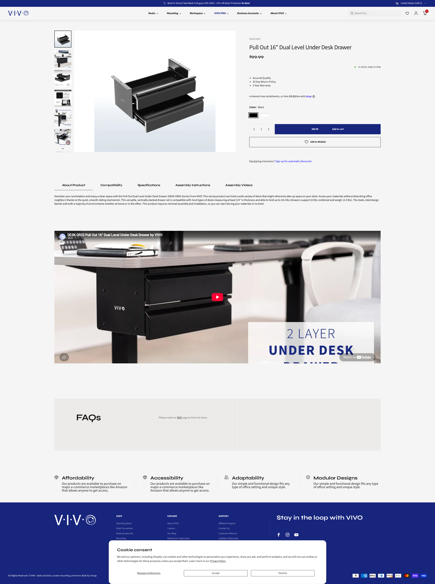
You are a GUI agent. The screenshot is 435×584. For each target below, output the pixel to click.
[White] (264, 115)
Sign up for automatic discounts (293, 161)
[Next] (226, 91)
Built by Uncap (89, 575)
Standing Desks (124, 523)
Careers (171, 528)
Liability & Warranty (228, 538)
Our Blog (171, 533)
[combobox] (411, 3)
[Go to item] (62, 39)
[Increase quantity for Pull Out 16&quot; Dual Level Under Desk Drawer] (269, 129)
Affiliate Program (227, 523)
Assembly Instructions (192, 185)
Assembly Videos (238, 185)
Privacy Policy (218, 561)
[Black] (253, 115)
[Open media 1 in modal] (155, 91)
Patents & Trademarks (178, 538)
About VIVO (173, 523)
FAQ (179, 417)
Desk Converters (124, 528)
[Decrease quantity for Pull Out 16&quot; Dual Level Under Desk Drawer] (253, 129)
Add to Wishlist (318, 142)
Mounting (121, 538)
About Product (73, 185)
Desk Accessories (124, 533)
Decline (283, 573)
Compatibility (111, 185)
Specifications (149, 185)
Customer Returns (228, 533)
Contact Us (224, 528)
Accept (216, 573)
